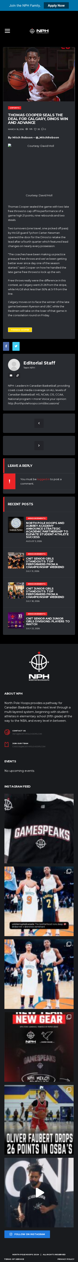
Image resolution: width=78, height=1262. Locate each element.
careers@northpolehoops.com (28, 747)
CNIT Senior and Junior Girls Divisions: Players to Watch (48, 621)
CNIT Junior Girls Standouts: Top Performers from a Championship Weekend (45, 593)
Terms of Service (14, 1259)
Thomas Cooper (20, 330)
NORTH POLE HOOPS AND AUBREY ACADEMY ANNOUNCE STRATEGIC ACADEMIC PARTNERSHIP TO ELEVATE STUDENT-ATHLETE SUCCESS (47, 530)
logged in (43, 479)
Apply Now (56, 5)
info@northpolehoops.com (27, 734)
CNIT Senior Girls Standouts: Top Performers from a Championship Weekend (45, 563)
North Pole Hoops (22, 1254)
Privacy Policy (66, 1259)
